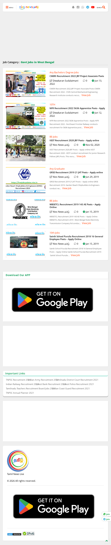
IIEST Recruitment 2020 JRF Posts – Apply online (74, 140)
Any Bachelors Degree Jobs (64, 72)
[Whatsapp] (83, 7)
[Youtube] (93, 7)
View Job (86, 95)
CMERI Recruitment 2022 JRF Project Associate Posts (77, 76)
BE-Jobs (54, 136)
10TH (52, 104)
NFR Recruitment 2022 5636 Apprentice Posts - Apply (77, 108)
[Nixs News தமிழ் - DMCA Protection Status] (14, 534)
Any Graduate (57, 168)
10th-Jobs (55, 232)
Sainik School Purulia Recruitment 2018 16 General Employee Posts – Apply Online (76, 238)
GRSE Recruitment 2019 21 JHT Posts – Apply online (76, 172)
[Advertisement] (55, 36)
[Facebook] (78, 7)
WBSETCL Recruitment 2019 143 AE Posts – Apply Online (75, 206)
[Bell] (73, 7)
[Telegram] (87, 7)
